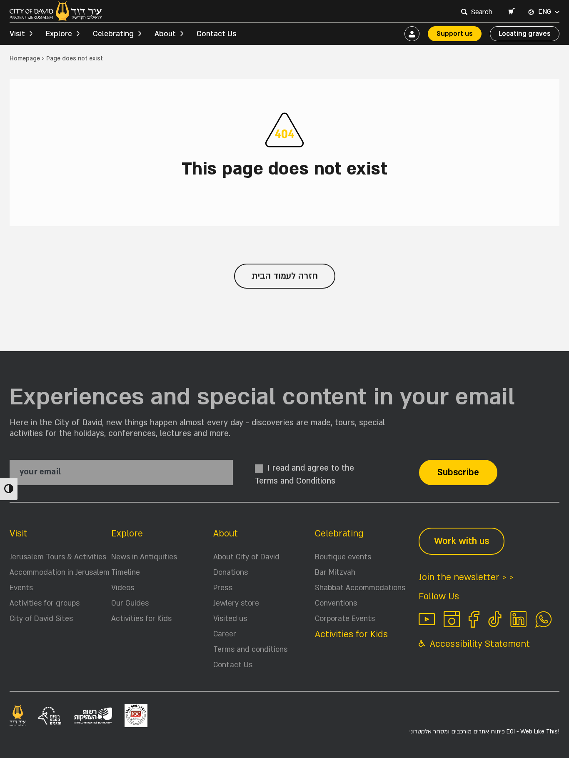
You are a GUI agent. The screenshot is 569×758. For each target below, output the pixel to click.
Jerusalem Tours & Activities (58, 557)
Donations (230, 572)
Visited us (230, 618)
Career (224, 634)
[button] (511, 12)
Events (21, 588)
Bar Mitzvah (335, 572)
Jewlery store (236, 603)
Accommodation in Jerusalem (60, 572)
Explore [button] (59, 34)
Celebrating (339, 534)
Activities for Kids (141, 618)
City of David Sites (41, 618)
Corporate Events (345, 618)
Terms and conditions (250, 649)
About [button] (165, 34)
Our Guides (130, 603)
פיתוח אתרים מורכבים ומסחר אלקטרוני (484, 732)
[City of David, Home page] (56, 11)
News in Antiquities (144, 557)
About (225, 534)
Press (222, 588)
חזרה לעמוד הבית (285, 276)
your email (40, 472)
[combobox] (482, 12)
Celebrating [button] (113, 34)
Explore (127, 534)
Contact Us (217, 34)
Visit (18, 534)
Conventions (336, 603)
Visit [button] (17, 34)
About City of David (246, 557)
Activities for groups (45, 603)
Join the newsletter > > (466, 577)
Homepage (25, 58)
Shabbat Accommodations (360, 588)
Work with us (461, 541)
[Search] (464, 11)
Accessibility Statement (478, 644)
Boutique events (343, 557)
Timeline (125, 572)
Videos (122, 588)
